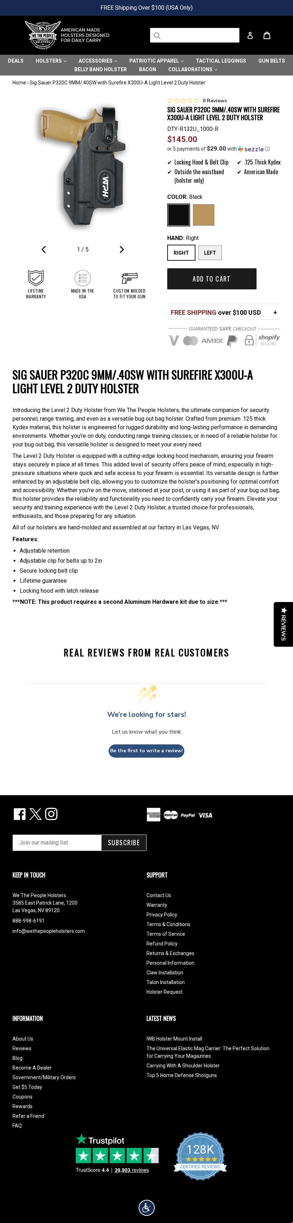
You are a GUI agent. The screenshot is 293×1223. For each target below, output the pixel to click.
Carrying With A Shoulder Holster (183, 1065)
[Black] (178, 215)
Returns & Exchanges (170, 953)
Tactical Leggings (221, 61)
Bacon (147, 69)
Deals (16, 61)
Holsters (49, 61)
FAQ (17, 1126)
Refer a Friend (28, 1116)
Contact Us (158, 895)
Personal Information (170, 963)
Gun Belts (271, 61)
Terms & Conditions (168, 924)
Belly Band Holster (100, 69)
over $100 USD (216, 312)
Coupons (23, 1097)
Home (19, 82)
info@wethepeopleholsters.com (49, 931)
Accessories (96, 61)
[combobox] (194, 35)
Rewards (23, 1106)
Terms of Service (165, 934)
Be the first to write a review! (146, 750)
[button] (224, 148)
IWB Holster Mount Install (174, 1039)
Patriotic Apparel (154, 61)
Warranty (156, 905)
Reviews (22, 1048)
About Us (23, 1039)
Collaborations (191, 69)
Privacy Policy (161, 915)
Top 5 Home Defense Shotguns (181, 1075)
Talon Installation (165, 982)
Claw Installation (164, 972)
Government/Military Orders (44, 1077)
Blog (18, 1058)
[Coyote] (203, 215)
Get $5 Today (27, 1087)
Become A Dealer (32, 1068)
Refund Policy (162, 943)
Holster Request (164, 992)
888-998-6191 (29, 921)
